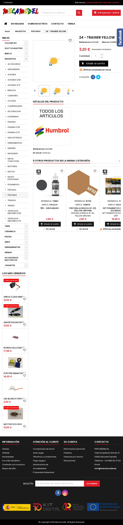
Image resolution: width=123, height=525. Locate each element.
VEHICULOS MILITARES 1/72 (14, 219)
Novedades (17, 23)
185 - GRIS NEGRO (49, 208)
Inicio (6, 38)
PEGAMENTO (14, 184)
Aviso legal (38, 452)
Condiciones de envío (44, 448)
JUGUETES (10, 265)
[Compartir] (93, 77)
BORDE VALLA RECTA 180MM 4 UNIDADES (15, 348)
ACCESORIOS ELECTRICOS (11, 259)
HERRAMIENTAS (15, 143)
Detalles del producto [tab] (48, 101)
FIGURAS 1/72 (14, 132)
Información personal (74, 448)
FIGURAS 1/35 (14, 127)
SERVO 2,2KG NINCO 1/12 (15, 297)
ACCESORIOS (14, 64)
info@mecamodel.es (105, 468)
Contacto (8, 2)
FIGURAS (12, 121)
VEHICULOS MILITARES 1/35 (14, 212)
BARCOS (12, 90)
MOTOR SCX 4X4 (13, 424)
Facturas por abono (73, 456)
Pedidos (68, 452)
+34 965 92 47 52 (112, 460)
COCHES (12, 100)
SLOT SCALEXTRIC (14, 48)
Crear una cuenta (110, 2)
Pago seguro (39, 460)
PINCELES (12, 189)
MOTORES (12, 166)
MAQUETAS (10, 58)
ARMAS (8, 252)
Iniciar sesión (92, 2)
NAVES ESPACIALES (13, 178)
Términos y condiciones (44, 456)
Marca (105, 42)
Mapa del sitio (9, 468)
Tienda (71, 23)
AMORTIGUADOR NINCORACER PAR (15, 322)
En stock (37, 153)
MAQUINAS (13, 153)
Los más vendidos (14, 273)
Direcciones (69, 460)
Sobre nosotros (37, 23)
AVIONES (12, 74)
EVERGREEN (13, 116)
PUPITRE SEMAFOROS (15, 373)
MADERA (12, 148)
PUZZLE (8, 236)
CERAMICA (10, 231)
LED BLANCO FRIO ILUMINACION (15, 398)
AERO (7, 241)
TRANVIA (12, 200)
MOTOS (11, 171)
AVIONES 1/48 (14, 79)
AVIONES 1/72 (14, 85)
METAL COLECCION (13, 160)
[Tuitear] (98, 77)
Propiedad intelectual (43, 472)
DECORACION (14, 111)
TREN (7, 226)
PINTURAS (12, 195)
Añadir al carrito (93, 63)
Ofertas (6, 452)
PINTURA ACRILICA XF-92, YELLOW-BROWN (82, 209)
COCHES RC (11, 43)
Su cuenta (70, 442)
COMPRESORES (15, 106)
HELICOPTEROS (15, 137)
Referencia (85, 42)
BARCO (8, 53)
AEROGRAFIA (14, 69)
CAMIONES (13, 95)
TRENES (11, 205)
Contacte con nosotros (13, 464)
